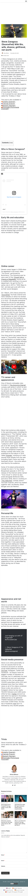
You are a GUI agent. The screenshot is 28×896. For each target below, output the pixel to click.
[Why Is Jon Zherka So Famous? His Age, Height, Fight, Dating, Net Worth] (21, 814)
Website (3, 866)
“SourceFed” (5, 295)
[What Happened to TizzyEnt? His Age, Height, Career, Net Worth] (7, 798)
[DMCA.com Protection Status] (14, 884)
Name (3, 855)
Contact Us (22, 881)
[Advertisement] (14, 13)
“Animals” (9, 456)
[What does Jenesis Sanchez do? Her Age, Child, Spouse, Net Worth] (7, 814)
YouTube (4, 671)
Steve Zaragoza (6, 36)
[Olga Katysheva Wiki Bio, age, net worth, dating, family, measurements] (21, 798)
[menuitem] (8, 102)
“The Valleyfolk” (6, 481)
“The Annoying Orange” (17, 385)
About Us (9, 881)
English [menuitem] (9, 888)
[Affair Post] (6, 1)
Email (3, 860)
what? (4, 209)
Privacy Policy (16, 881)
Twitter (14, 694)
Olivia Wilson (6, 53)
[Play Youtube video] (14, 367)
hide (11, 143)
